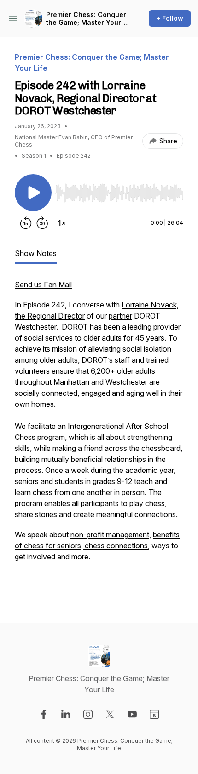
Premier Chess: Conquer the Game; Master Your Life (86, 19)
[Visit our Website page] (154, 714)
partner (120, 315)
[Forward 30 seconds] (42, 222)
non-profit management (109, 534)
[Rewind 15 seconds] (25, 222)
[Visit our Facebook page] (43, 714)
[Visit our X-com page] (110, 714)
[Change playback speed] (61, 222)
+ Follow (169, 18)
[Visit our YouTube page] (132, 714)
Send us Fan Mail (43, 284)
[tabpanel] (99, 436)
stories (46, 514)
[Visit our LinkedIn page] (65, 714)
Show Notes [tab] (36, 253)
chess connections (116, 545)
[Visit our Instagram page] (88, 714)
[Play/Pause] (33, 192)
